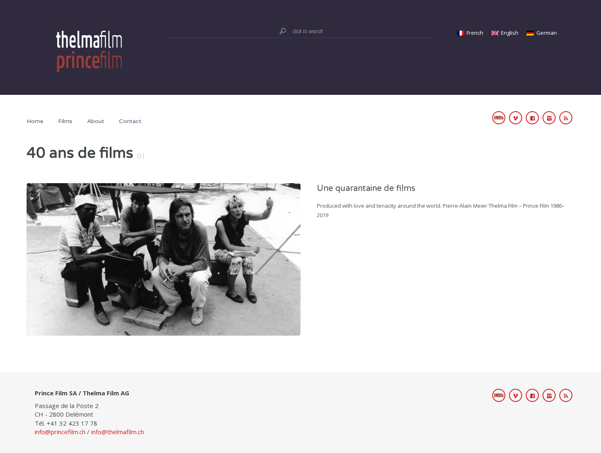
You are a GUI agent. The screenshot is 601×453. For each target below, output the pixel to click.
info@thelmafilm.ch (117, 432)
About (95, 121)
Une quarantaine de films (366, 188)
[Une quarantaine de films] (163, 258)
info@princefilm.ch (60, 432)
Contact (130, 121)
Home (35, 121)
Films (65, 121)
